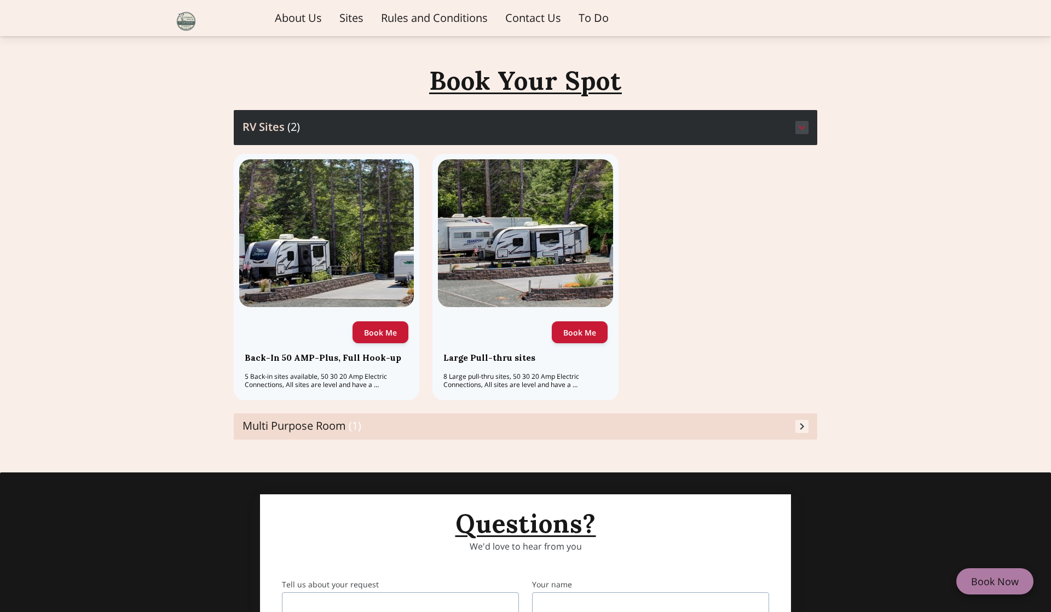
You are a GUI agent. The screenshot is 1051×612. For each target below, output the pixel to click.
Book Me (380, 332)
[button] (526, 127)
